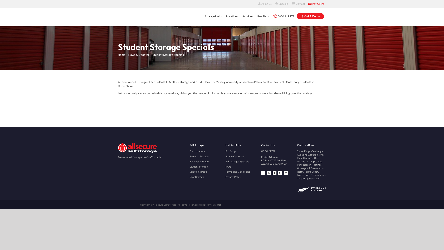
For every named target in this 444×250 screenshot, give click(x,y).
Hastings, (317, 164)
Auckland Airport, (307, 154)
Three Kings (303, 151)
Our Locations (197, 151)
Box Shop (230, 151)
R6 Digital (216, 204)
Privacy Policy (233, 176)
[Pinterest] (286, 173)
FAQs (228, 166)
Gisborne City (311, 158)
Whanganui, (304, 168)
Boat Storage (197, 176)
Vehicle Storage (198, 171)
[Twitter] (269, 173)
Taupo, (313, 161)
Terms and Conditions (237, 171)
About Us (266, 3)
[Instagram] (280, 173)
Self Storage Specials (237, 161)
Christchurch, (318, 175)
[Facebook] (263, 173)
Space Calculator (235, 156)
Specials (283, 3)
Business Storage (199, 161)
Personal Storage (199, 156)
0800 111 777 (268, 151)
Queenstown (313, 178)
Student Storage (199, 166)
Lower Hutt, (304, 175)
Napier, (307, 164)
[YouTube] (274, 173)
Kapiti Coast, (312, 171)
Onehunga (317, 151)
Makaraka (302, 161)
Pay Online (318, 3)
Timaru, (301, 178)
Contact (300, 3)
